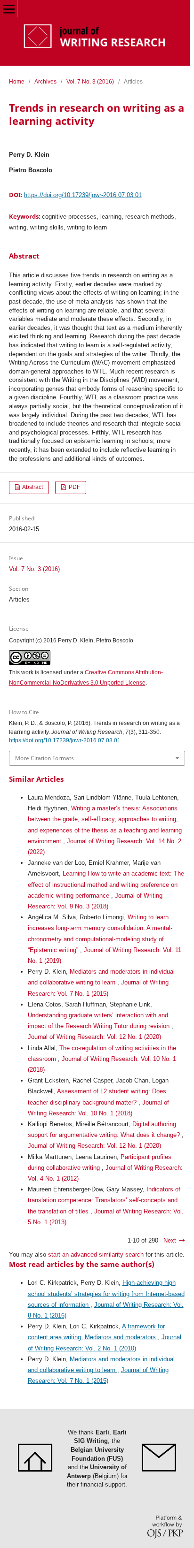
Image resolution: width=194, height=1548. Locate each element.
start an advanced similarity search (96, 1254)
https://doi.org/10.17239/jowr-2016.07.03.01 (83, 194)
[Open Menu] (8, 8)
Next (169, 1240)
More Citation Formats (44, 758)
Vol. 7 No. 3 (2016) (90, 81)
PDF (73, 487)
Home (16, 81)
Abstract (32, 487)
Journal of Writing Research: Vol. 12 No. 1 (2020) (94, 1036)
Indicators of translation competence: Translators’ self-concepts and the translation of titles (104, 1200)
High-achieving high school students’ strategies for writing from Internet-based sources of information (106, 1293)
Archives (45, 81)
